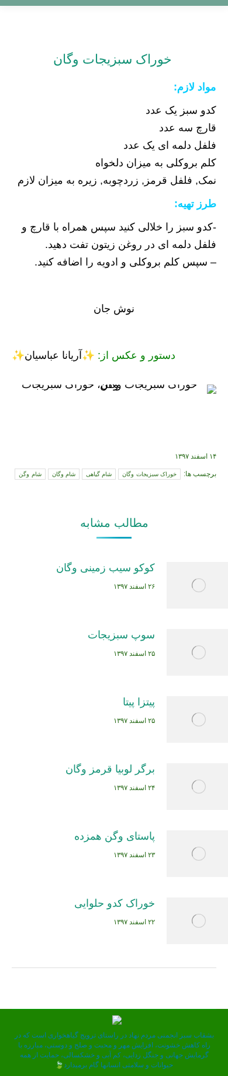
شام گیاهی (99, 474)
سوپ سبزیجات (121, 635)
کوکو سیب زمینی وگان (105, 568)
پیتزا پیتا (139, 702)
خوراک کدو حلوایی (114, 903)
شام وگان (63, 474)
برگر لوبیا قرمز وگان (110, 769)
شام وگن (30, 474)
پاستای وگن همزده (114, 836)
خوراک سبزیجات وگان (114, 59)
